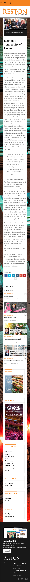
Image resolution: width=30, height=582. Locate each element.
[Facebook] (18, 579)
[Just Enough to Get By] (15, 307)
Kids (6, 459)
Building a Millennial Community (13, 361)
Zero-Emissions (8, 296)
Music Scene (9, 461)
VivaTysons (9, 514)
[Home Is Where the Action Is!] (15, 329)
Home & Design (10, 456)
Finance (7, 454)
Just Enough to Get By (10, 317)
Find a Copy (9, 485)
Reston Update (10, 463)
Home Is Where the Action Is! (12, 339)
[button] (5, 2)
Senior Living (9, 468)
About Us (8, 498)
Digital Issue (9, 483)
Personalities (9, 465)
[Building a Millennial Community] (15, 350)
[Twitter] (22, 579)
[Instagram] (26, 579)
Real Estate (8, 501)
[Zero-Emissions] (9, 290)
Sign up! (7, 551)
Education (8, 452)
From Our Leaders (8, 293)
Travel (7, 470)
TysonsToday (9, 516)
